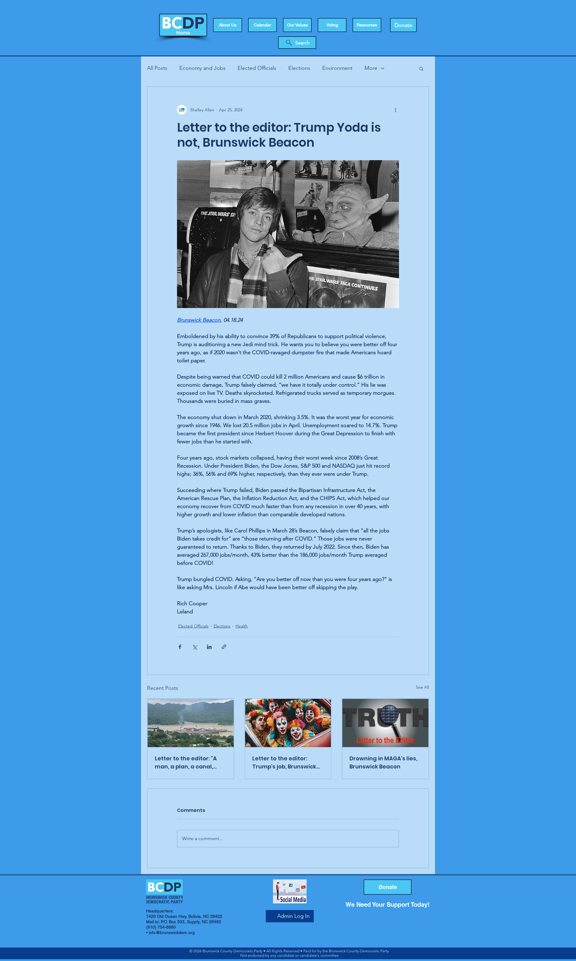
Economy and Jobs (202, 68)
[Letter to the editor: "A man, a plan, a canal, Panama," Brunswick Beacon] (191, 723)
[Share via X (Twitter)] (194, 647)
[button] (332, 25)
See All (422, 687)
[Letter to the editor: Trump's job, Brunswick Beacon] (288, 723)
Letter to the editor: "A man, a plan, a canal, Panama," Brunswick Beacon (186, 763)
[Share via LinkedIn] (209, 647)
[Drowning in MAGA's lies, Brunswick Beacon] (385, 723)
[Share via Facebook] (180, 647)
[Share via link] (224, 647)
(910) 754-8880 (161, 927)
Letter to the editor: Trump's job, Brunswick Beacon (284, 763)
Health (242, 626)
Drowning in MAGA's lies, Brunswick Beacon (383, 762)
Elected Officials (257, 68)
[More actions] (395, 109)
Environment (337, 68)
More (370, 68)
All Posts (157, 68)
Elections (299, 68)
